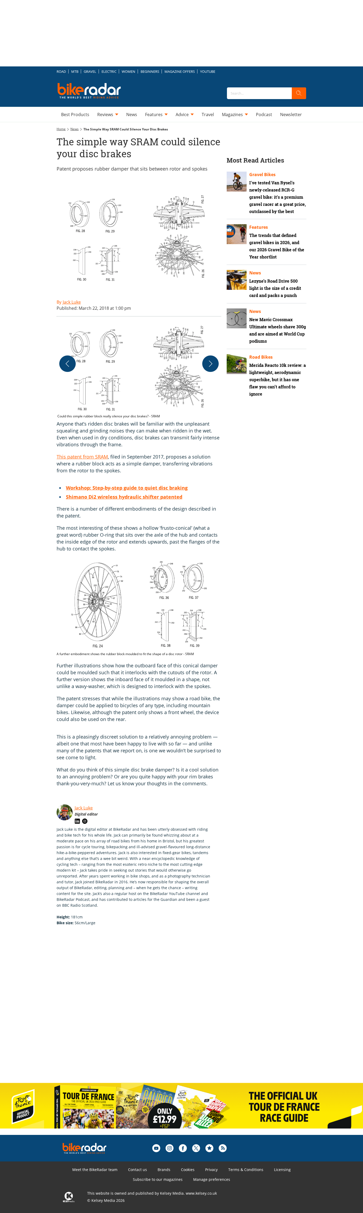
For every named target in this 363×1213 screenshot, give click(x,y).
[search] (299, 93)
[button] (139, 370)
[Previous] (67, 363)
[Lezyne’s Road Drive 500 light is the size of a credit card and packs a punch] (237, 280)
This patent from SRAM (82, 456)
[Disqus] (144, 1009)
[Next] (210, 363)
